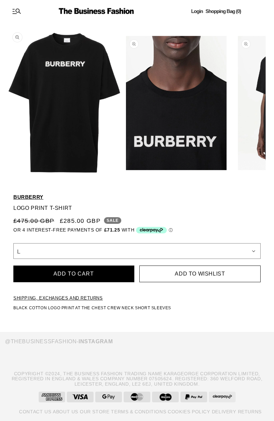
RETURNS (250, 411)
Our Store (94, 411)
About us (65, 411)
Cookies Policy (189, 411)
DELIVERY (224, 411)
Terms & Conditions (138, 411)
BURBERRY (28, 197)
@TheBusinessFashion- (59, 341)
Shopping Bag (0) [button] (223, 11)
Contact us (35, 411)
